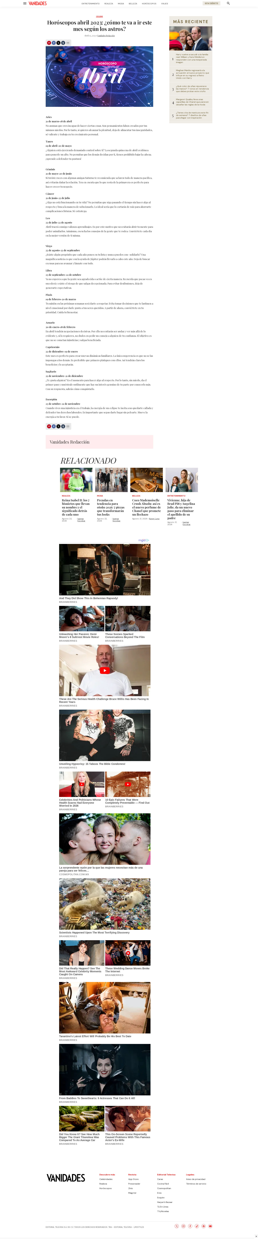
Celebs (99, 16)
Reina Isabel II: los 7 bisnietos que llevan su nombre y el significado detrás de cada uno (76, 507)
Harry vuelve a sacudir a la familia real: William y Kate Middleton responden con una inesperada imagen (192, 58)
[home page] (37, 3)
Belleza (133, 3)
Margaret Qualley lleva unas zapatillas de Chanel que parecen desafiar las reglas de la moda (192, 102)
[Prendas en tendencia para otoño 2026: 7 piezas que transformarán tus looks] (111, 480)
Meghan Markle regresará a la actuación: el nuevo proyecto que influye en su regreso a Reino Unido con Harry (192, 74)
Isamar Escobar (81, 519)
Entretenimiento (91, 3)
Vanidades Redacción (106, 35)
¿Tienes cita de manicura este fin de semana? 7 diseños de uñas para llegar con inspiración (192, 115)
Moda (121, 3)
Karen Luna (154, 518)
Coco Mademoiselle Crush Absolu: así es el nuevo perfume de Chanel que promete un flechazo (146, 507)
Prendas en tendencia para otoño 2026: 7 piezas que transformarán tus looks (110, 507)
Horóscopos (149, 3)
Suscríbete (211, 3)
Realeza (109, 3)
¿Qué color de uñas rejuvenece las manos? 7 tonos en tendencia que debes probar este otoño (192, 89)
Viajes (164, 3)
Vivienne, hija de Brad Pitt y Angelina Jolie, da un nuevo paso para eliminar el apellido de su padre (181, 509)
